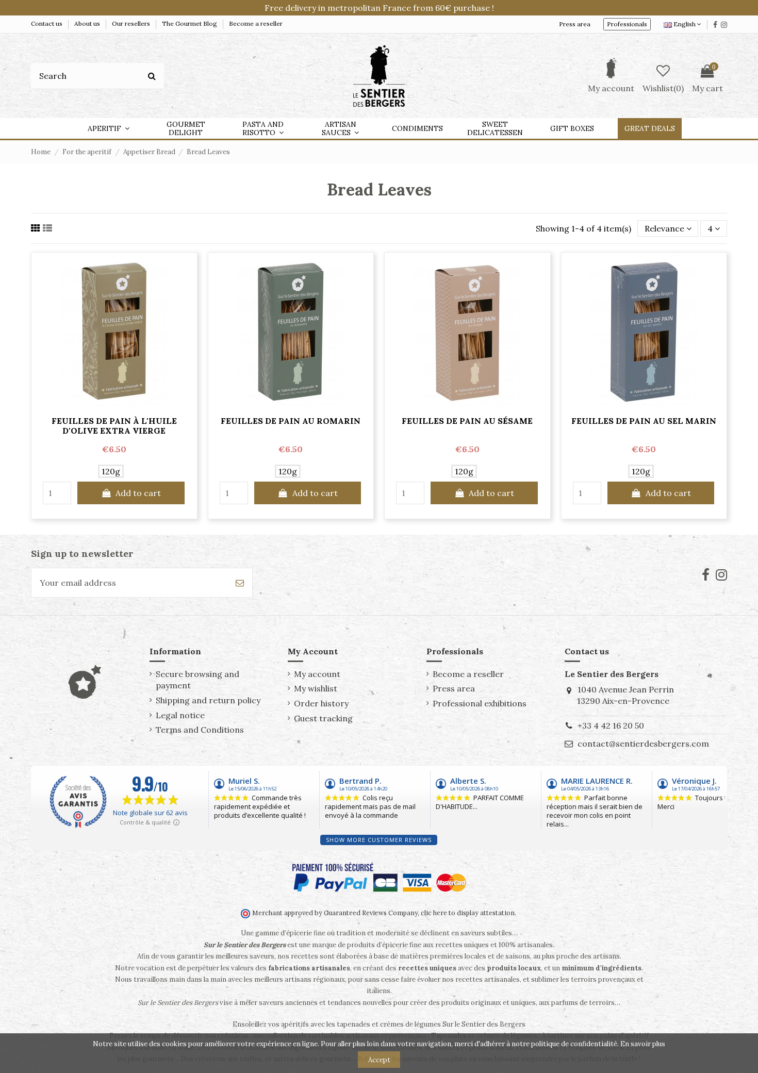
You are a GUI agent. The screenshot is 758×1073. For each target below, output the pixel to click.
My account (317, 674)
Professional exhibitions (479, 703)
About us (88, 23)
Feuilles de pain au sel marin (643, 421)
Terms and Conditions (200, 729)
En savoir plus (642, 1043)
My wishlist (315, 688)
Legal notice (180, 715)
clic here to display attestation (468, 913)
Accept (379, 1059)
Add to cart (138, 493)
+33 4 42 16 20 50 (611, 725)
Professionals (627, 24)
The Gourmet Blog (190, 23)
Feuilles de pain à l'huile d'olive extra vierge (114, 426)
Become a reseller (256, 23)
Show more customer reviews (379, 840)
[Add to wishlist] (114, 406)
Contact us (47, 23)
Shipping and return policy (208, 700)
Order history (321, 703)
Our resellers (132, 23)
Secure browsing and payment (197, 679)
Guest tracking (323, 718)
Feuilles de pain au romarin (290, 421)
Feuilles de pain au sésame (467, 421)
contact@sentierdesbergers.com (643, 743)
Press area (574, 24)
